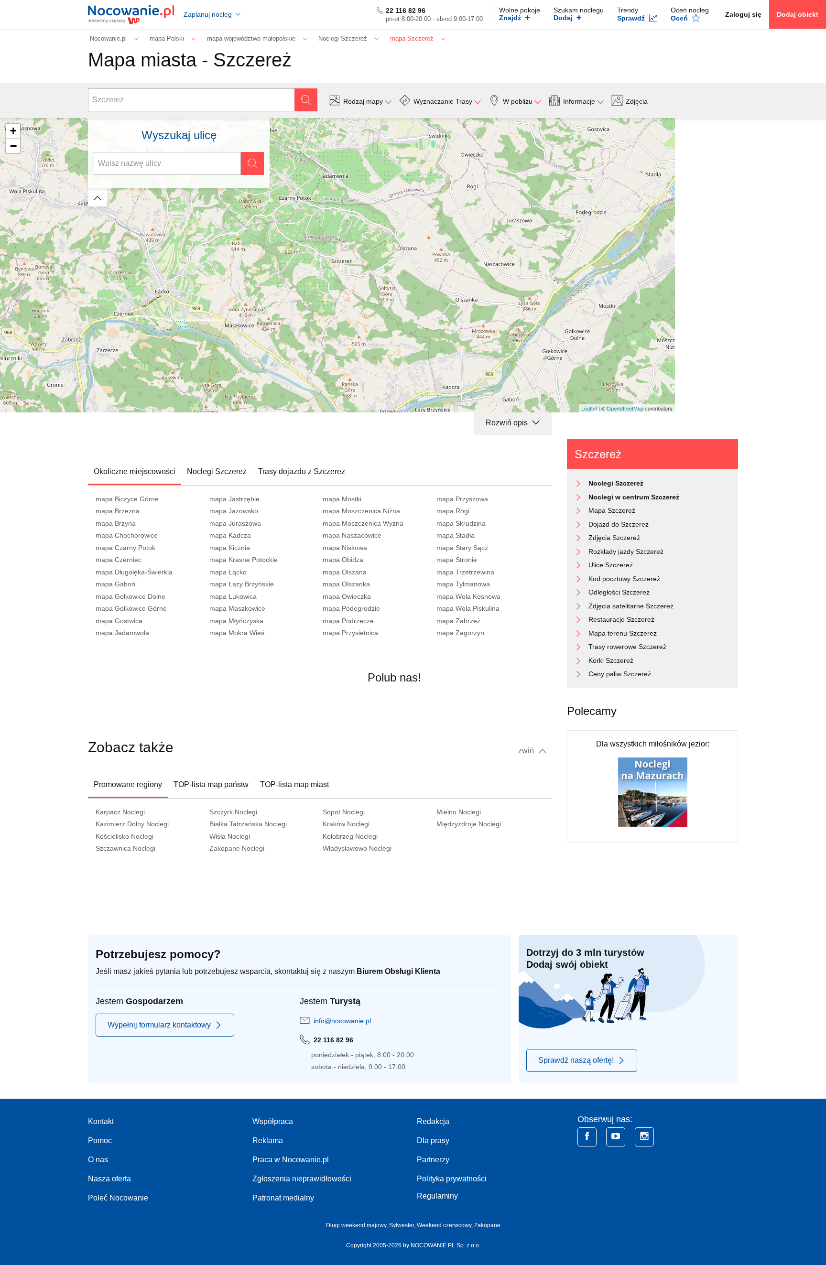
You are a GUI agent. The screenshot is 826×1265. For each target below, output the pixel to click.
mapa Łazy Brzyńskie (241, 584)
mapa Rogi (452, 511)
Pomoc (100, 1140)
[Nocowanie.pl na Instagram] (644, 1136)
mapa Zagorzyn (460, 633)
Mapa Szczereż (611, 510)
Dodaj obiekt (797, 14)
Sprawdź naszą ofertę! (576, 1060)
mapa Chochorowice (127, 535)
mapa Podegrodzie (351, 608)
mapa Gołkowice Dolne (130, 596)
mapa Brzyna (116, 523)
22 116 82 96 (405, 10)
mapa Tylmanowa (463, 584)
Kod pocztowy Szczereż (624, 579)
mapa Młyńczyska (236, 621)
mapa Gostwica (119, 621)
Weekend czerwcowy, (445, 1225)
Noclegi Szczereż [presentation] (217, 471)
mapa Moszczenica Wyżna (363, 523)
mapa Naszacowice (352, 535)
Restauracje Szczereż (621, 619)
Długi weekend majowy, (357, 1225)
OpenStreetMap (625, 408)
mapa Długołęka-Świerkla (134, 572)
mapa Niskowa (345, 547)
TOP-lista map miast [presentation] (294, 784)
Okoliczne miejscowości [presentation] (134, 471)
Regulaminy (437, 1196)
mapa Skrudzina (461, 523)
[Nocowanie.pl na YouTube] (615, 1136)
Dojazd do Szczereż (618, 524)
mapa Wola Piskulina (468, 608)
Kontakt (101, 1121)
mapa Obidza (343, 559)
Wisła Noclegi (229, 836)
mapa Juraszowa (235, 523)
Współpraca (272, 1121)
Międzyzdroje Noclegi (468, 824)
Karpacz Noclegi (120, 812)
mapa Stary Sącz (462, 547)
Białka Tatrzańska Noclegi (248, 824)
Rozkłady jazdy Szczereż (625, 551)
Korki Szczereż (610, 660)
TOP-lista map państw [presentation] (211, 784)
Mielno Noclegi (458, 812)
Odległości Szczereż (619, 592)
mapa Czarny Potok (125, 547)
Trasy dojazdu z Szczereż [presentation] (301, 471)
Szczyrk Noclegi (233, 812)
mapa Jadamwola (122, 633)
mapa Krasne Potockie (243, 559)
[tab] (134, 471)
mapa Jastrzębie (234, 499)
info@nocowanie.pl (342, 1021)
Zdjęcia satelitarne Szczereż (631, 606)
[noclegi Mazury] (652, 792)
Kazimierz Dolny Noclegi (132, 824)
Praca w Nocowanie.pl (290, 1160)
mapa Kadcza (230, 535)
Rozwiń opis (508, 423)
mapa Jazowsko (233, 511)
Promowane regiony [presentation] (128, 784)
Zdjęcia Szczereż (614, 537)
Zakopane (487, 1225)
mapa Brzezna (118, 511)
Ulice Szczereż (610, 565)
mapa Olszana (345, 572)
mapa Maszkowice (237, 608)
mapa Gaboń (115, 584)
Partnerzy (433, 1160)
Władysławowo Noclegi (357, 848)
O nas (98, 1160)
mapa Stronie (456, 559)
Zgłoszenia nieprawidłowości (301, 1179)
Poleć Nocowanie (118, 1198)
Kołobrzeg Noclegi (350, 836)
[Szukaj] (305, 99)
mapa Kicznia (229, 547)
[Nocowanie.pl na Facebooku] (587, 1136)
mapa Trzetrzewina (465, 572)
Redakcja (433, 1121)
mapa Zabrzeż (458, 621)
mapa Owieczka (347, 596)
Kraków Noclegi (346, 824)
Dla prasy (433, 1140)
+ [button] (13, 131)
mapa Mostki (342, 499)
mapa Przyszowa (462, 499)
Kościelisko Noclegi (124, 836)
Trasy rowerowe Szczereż (627, 646)
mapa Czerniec (118, 559)
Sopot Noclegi (344, 812)
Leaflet (589, 408)
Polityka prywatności (452, 1179)
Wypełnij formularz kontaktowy (159, 1025)
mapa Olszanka (346, 584)
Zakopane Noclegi (236, 848)
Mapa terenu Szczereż (622, 633)
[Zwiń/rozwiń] (97, 197)
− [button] (13, 145)
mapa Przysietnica (350, 633)
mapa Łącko (228, 572)
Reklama (267, 1140)
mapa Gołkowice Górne (131, 608)
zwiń (527, 750)
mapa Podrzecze (348, 621)
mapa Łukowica (233, 596)
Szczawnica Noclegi (125, 848)
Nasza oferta (109, 1179)
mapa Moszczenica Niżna (361, 511)
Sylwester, (403, 1225)
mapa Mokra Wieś (236, 633)
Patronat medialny (283, 1198)
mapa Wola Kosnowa (468, 596)
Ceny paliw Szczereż (619, 674)
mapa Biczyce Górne (127, 499)
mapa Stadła (455, 535)
